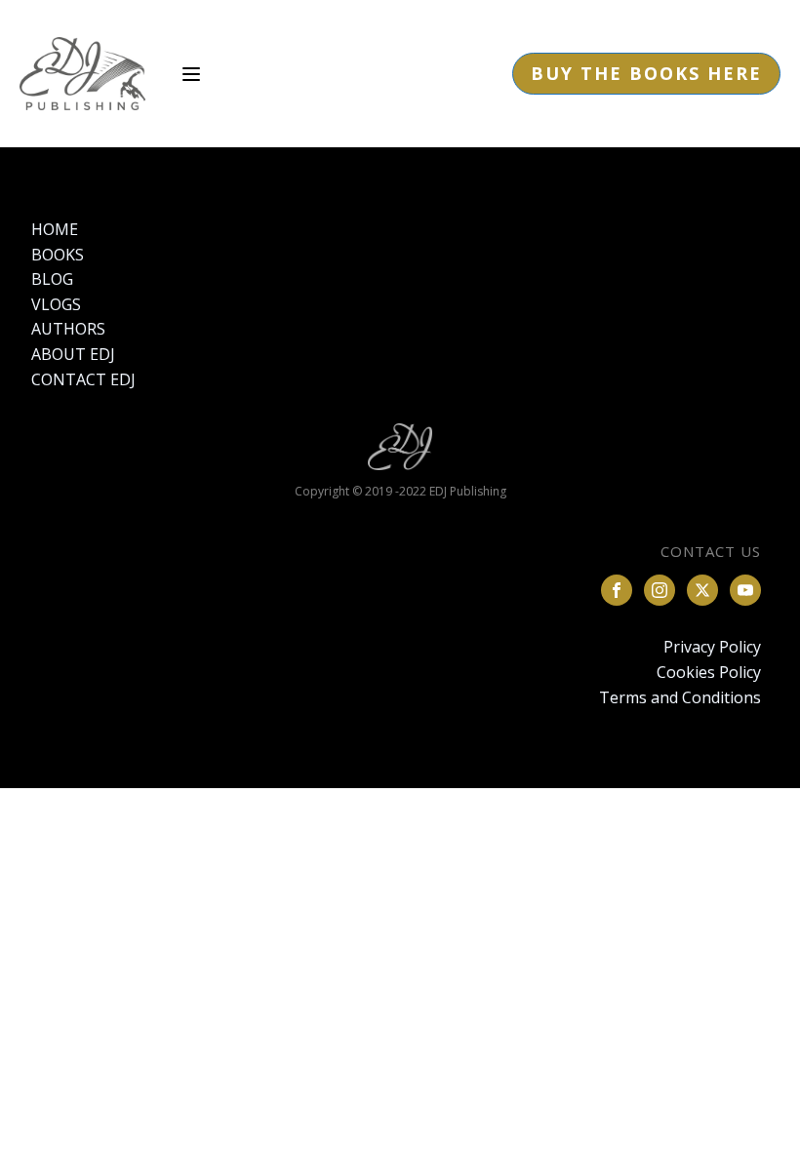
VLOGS (56, 304)
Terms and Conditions (680, 697)
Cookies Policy (709, 672)
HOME (54, 229)
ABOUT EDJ (73, 354)
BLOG (52, 279)
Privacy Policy (712, 646)
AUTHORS (68, 328)
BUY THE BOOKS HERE (646, 73)
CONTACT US (710, 551)
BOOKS (57, 254)
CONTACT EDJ (83, 379)
